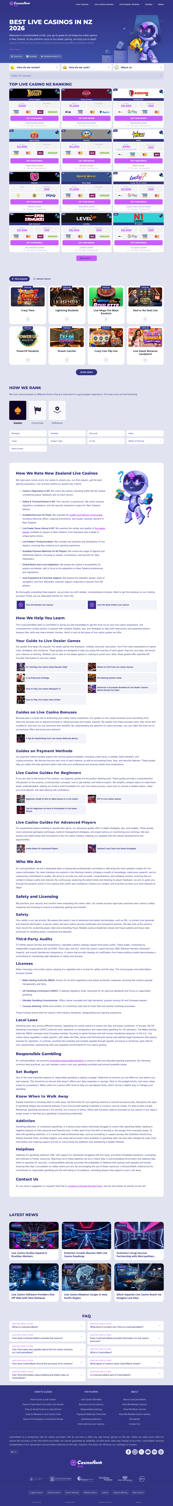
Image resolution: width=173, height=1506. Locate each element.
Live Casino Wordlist (91, 1399)
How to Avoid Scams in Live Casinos (43, 1409)
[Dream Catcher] (66, 345)
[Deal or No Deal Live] (145, 305)
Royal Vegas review (34, 165)
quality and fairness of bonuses (85, 515)
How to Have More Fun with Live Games (43, 1404)
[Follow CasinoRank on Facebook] (128, 1452)
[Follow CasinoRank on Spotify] (154, 1452)
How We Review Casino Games (134, 1414)
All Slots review (86, 165)
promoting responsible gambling (67, 1060)
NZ (12, 1452)
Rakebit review (34, 206)
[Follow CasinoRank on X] (141, 1452)
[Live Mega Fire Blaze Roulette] (106, 305)
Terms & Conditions (105, 1502)
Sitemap (138, 1502)
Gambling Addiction (91, 1419)
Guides (148, 4)
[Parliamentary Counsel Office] (60, 1479)
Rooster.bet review (138, 122)
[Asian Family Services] (126, 1479)
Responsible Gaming (91, 1409)
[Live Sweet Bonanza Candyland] (145, 345)
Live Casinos (82, 4)
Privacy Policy (70, 1502)
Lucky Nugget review (34, 122)
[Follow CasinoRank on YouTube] (148, 1452)
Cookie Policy (36, 1502)
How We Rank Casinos (134, 1409)
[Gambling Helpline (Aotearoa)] (106, 1479)
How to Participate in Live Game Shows (43, 1419)
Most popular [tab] (21, 278)
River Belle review (86, 206)
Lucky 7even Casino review (138, 206)
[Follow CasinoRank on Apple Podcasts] (161, 1452)
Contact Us (134, 1423)
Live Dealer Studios (129, 4)
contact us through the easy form (85, 1186)
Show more (85, 258)
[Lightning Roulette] (66, 305)
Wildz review (138, 165)
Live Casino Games (103, 4)
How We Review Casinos (134, 1404)
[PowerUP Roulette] (27, 345)
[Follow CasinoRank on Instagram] (135, 1452)
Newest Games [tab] (43, 278)
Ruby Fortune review (86, 122)
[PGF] (85, 1479)
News (161, 4)
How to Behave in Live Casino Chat (43, 1414)
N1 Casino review (138, 247)
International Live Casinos (91, 1423)
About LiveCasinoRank (134, 1399)
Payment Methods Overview (91, 1414)
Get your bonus (34, 118)
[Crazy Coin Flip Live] (106, 345)
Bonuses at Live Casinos (91, 1404)
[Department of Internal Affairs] (36, 1479)
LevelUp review (86, 247)
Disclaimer (134, 1419)
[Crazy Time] (27, 305)
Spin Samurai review (34, 247)
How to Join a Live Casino (43, 1399)
